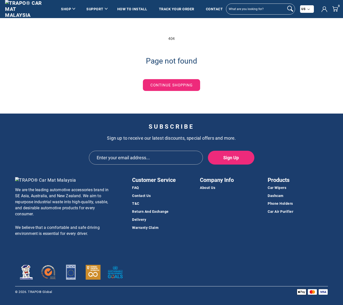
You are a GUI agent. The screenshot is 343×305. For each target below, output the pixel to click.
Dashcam (275, 196)
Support (94, 9)
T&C (135, 203)
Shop (66, 9)
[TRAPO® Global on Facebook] (19, 247)
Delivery (139, 220)
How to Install (132, 9)
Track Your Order (176, 9)
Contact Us (141, 196)
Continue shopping (171, 85)
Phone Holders (280, 203)
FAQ (135, 188)
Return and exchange (150, 212)
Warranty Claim (145, 228)
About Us (207, 188)
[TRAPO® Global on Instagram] (37, 247)
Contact (214, 9)
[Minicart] (335, 9)
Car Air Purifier (280, 212)
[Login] (324, 9)
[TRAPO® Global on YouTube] (28, 247)
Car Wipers (277, 188)
